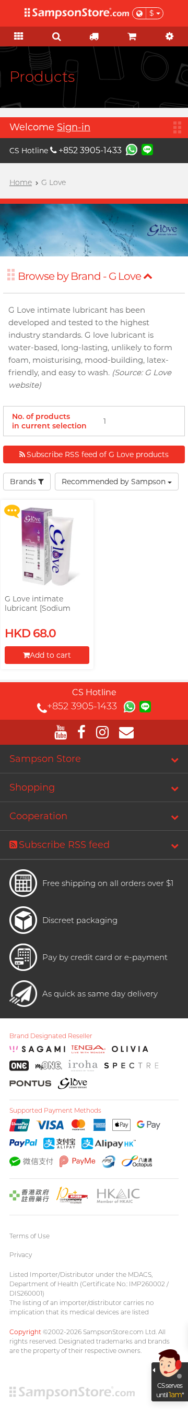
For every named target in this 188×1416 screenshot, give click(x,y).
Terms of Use (29, 1236)
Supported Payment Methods (55, 1110)
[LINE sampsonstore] (147, 149)
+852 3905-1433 (90, 150)
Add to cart (50, 655)
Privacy (20, 1255)
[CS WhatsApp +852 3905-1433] (131, 149)
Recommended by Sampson (115, 481)
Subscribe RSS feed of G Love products (98, 454)
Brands (24, 481)
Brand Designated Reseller (50, 1036)
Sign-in (73, 127)
